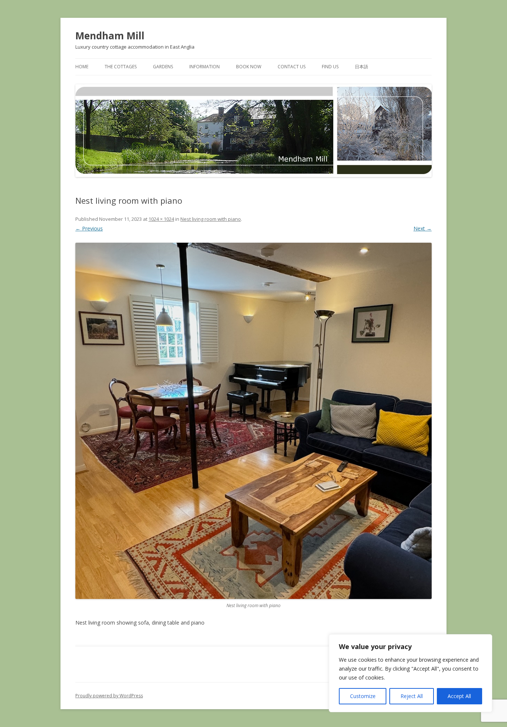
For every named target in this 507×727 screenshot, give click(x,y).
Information (204, 66)
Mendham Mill (109, 35)
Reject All (411, 696)
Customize (363, 696)
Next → (422, 228)
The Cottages (121, 66)
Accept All (459, 696)
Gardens (163, 66)
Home (81, 66)
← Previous (89, 228)
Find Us (330, 66)
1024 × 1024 (161, 219)
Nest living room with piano (210, 219)
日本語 (361, 66)
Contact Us (291, 66)
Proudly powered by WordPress (109, 695)
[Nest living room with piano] (253, 421)
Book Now (248, 66)
